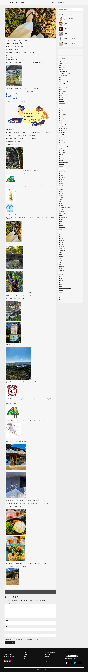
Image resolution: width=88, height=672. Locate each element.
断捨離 (61, 225)
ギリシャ (62, 97)
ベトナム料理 (63, 152)
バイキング (62, 118)
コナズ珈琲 (62, 103)
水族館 (61, 243)
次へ (53, 592)
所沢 (61, 221)
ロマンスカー (63, 168)
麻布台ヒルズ (63, 300)
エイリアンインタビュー (65, 87)
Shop (25, 659)
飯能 (26, 40)
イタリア (62, 79)
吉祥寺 (61, 193)
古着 (61, 191)
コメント (7, 603)
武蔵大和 (62, 241)
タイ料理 (62, 111)
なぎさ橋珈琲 (63, 115)
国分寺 (61, 199)
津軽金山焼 (62, 248)
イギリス (62, 77)
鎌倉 (61, 286)
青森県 (61, 290)
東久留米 (62, 237)
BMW (61, 61)
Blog (25, 656)
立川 (61, 272)
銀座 (61, 284)
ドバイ (61, 113)
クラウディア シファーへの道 (17, 2)
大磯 (61, 203)
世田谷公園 (62, 172)
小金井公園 (62, 213)
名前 (6, 620)
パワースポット (14, 40)
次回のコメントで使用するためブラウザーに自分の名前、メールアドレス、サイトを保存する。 (29, 639)
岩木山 (61, 215)
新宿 (61, 229)
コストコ (62, 101)
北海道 (61, 185)
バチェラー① (67, 28)
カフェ (61, 93)
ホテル (61, 154)
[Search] (81, 9)
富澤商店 (62, 211)
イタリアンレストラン (65, 81)
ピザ (61, 136)
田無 (61, 264)
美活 (61, 278)
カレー (61, 95)
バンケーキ (62, 134)
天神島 (61, 205)
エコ (61, 89)
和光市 (61, 197)
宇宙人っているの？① (69, 43)
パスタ (61, 120)
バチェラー (62, 122)
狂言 (61, 258)
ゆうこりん (9, 47)
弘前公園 (62, 219)
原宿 (61, 187)
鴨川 (61, 298)
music (61, 69)
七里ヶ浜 (62, 170)
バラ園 (61, 126)
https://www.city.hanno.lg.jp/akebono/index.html (17, 101)
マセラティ (62, 156)
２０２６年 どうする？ (69, 18)
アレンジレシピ (63, 75)
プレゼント (62, 148)
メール (7, 626)
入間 (61, 181)
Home (25, 654)
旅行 (61, 231)
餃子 (61, 296)
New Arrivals (27, 661)
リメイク (62, 164)
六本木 (61, 183)
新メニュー (62, 227)
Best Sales (47, 656)
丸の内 (61, 174)
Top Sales (47, 659)
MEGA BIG (62, 67)
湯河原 (61, 256)
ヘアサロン (62, 150)
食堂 (61, 292)
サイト (6, 633)
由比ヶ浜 (62, 266)
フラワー (62, 144)
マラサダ (62, 158)
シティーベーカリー (64, 105)
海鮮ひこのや (63, 250)
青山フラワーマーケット (65, 288)
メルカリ (62, 160)
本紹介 (61, 235)
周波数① (66, 33)
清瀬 (61, 252)
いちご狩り (62, 83)
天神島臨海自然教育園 (65, 207)
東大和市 (62, 239)
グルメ (8, 40)
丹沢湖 (61, 176)
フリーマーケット (64, 146)
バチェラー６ (63, 124)
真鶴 (61, 268)
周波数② (66, 23)
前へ (8, 592)
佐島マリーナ (63, 180)
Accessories (47, 654)
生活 (61, 262)
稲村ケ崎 (62, 270)
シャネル (62, 107)
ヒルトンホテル (63, 138)
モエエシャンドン (64, 162)
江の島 (61, 244)
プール (61, 140)
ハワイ (61, 130)
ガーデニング (63, 91)
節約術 (61, 274)
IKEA (61, 65)
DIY (61, 63)
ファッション (63, 142)
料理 (61, 223)
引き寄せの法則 (63, 217)
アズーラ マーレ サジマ (65, 73)
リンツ (61, 166)
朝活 (61, 233)
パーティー (62, 117)
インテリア (62, 85)
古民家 (61, 189)
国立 (61, 201)
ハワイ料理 (62, 132)
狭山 (61, 260)
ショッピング (63, 109)
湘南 (61, 254)
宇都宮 (61, 209)
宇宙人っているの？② (69, 38)
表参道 (61, 280)
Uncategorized (63, 71)
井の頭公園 (62, 178)
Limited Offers (48, 661)
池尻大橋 (62, 246)
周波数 (61, 195)
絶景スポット (22, 40)
